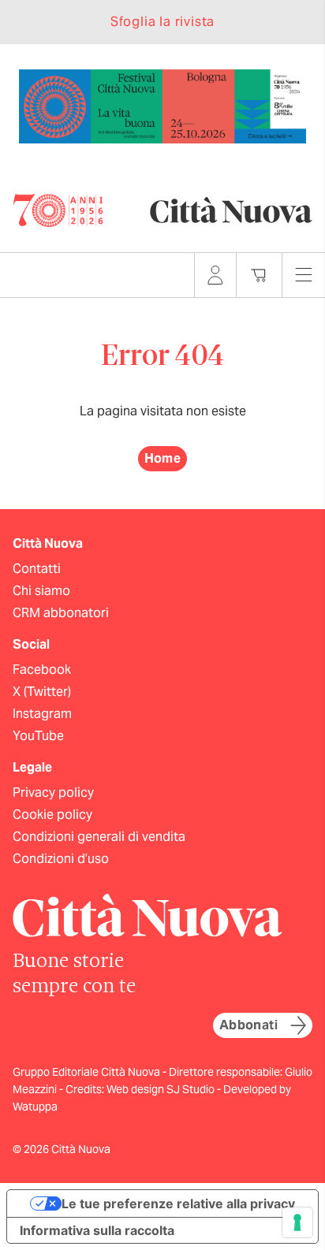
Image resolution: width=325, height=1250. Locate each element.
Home (162, 458)
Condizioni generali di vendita (99, 836)
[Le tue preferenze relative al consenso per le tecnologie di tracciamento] (297, 1222)
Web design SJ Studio (161, 1089)
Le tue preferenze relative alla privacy (178, 1203)
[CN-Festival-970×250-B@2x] (162, 105)
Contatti (37, 568)
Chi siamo (41, 590)
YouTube (38, 735)
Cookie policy (52, 814)
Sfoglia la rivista (162, 21)
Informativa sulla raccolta (97, 1230)
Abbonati (248, 1025)
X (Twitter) (42, 691)
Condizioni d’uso (61, 858)
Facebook (42, 669)
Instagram (42, 713)
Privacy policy (53, 792)
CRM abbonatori (61, 613)
